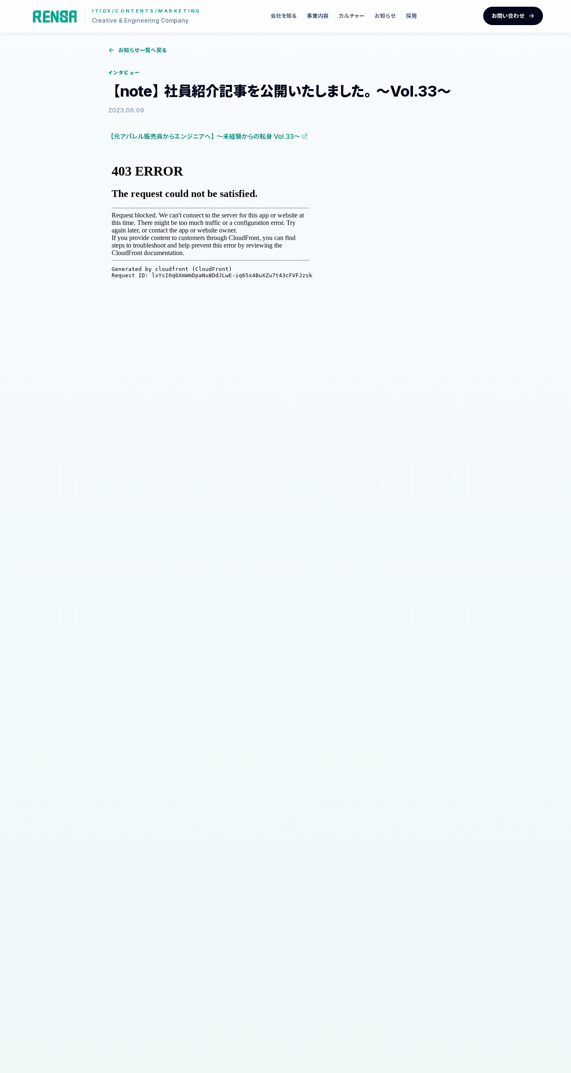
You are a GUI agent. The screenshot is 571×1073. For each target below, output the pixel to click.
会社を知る (283, 15)
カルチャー (352, 15)
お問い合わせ (508, 15)
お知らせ (385, 15)
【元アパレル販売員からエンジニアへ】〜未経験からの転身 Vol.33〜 (204, 136)
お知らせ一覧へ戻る (142, 50)
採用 (411, 15)
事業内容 (318, 15)
